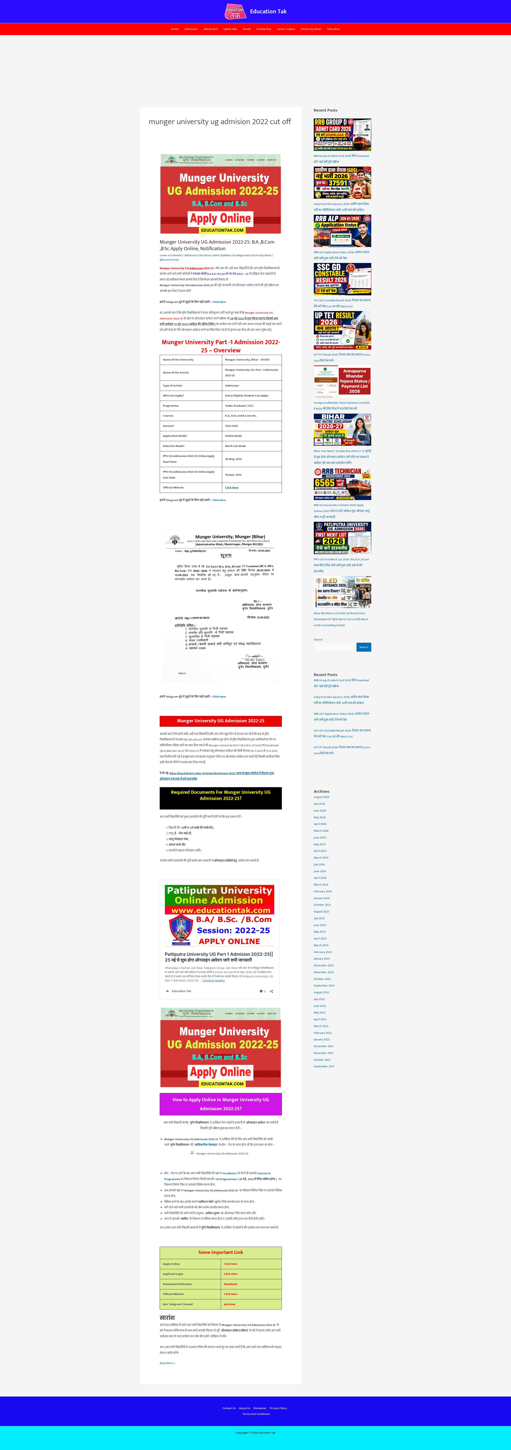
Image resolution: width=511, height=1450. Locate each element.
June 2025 (320, 837)
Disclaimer (260, 1408)
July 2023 (319, 918)
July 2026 (319, 803)
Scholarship (263, 29)
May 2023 (320, 931)
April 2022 (320, 1019)
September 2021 (324, 1066)
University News (311, 29)
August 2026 (321, 797)
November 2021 (323, 1053)
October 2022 (322, 979)
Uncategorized (240, 255)
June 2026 (320, 810)
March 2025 (321, 857)
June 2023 (320, 925)
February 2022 (323, 1032)
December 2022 (324, 965)
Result (247, 29)
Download (230, 1284)
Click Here (230, 1263)
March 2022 (321, 1026)
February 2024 (323, 891)
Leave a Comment (171, 255)
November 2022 (324, 972)
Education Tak (268, 12)
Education (333, 29)
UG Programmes (226, 1179)
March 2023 (321, 945)
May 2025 (320, 844)
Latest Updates (221, 255)
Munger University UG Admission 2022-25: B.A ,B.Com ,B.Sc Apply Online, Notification (217, 245)
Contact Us (229, 1408)
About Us (244, 1408)
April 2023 (320, 938)
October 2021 (322, 1059)
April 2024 (320, 877)
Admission (191, 29)
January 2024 (322, 898)
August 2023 (321, 911)
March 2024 (321, 884)
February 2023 (323, 952)
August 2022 (321, 992)
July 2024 (319, 864)
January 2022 (322, 1039)
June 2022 (320, 1005)
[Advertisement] (255, 65)
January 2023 (322, 958)
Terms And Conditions (256, 1413)
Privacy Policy (278, 1408)
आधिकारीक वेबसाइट (206, 1144)
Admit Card (211, 29)
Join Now (229, 1304)
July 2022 (319, 999)
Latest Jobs (230, 29)
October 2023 (322, 904)
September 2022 (324, 985)
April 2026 (320, 823)
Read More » (167, 1363)
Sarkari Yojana (286, 29)
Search (318, 639)
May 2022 (320, 1012)
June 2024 (320, 871)
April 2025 (320, 850)
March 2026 (321, 830)
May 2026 (320, 817)
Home (175, 29)
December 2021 (323, 1046)
